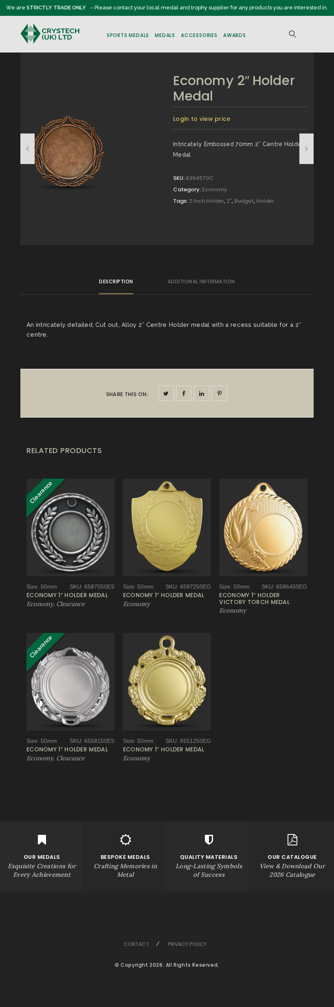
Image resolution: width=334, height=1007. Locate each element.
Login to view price (202, 119)
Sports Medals (128, 35)
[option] (68, 145)
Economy (214, 189)
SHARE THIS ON (127, 394)
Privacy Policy (187, 944)
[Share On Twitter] (166, 393)
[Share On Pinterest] (219, 393)
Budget (244, 201)
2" (229, 201)
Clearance (70, 604)
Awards (234, 35)
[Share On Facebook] (183, 393)
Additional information (201, 281)
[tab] (116, 285)
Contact (136, 944)
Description (116, 281)
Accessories (199, 35)
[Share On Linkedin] (201, 393)
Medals (165, 35)
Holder (265, 201)
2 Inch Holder (206, 201)
